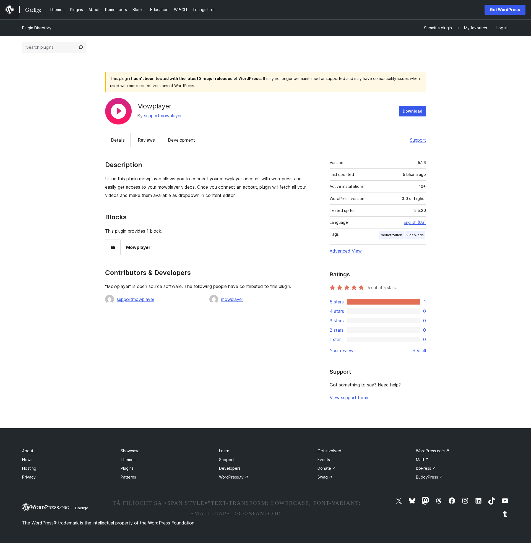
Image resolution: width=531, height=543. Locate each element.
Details (118, 140)
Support (418, 140)
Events (323, 459)
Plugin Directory (36, 27)
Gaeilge (81, 508)
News (27, 459)
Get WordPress (505, 9)
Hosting (29, 468)
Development (181, 140)
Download (412, 111)
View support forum (349, 397)
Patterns (128, 477)
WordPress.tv (233, 477)
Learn (224, 450)
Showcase (130, 450)
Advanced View (346, 251)
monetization (391, 235)
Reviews (146, 140)
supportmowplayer (163, 115)
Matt (422, 459)
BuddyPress (429, 477)
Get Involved (329, 450)
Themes (128, 459)
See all (419, 350)
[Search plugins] (80, 47)
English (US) (415, 222)
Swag (324, 477)
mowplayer (232, 299)
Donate (326, 468)
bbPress (426, 468)
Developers (230, 468)
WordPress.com (432, 450)
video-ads (415, 235)
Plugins (127, 468)
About (27, 450)
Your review (341, 350)
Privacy (29, 477)
